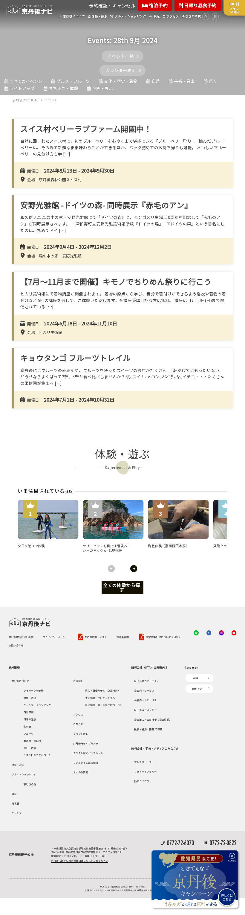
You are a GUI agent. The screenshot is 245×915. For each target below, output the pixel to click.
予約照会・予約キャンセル (100, 697)
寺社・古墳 (30, 748)
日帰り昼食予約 (200, 5)
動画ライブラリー (144, 781)
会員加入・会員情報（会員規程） (153, 719)
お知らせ (78, 724)
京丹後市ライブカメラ (85, 743)
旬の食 (27, 726)
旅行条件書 (123, 637)
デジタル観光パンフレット (88, 753)
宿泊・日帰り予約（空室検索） (102, 690)
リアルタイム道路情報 (85, 762)
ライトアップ (22, 88)
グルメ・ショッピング (24, 774)
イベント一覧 (121, 56)
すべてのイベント (26, 81)
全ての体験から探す (121, 587)
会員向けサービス (144, 690)
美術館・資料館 (32, 740)
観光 (14, 793)
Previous (111, 568)
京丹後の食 (30, 784)
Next (133, 568)
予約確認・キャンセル (112, 5)
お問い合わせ (16, 645)
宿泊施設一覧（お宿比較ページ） (103, 705)
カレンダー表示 (120, 70)
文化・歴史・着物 (120, 81)
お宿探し (78, 681)
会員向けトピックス (145, 700)
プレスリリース (142, 762)
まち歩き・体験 (63, 88)
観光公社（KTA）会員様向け (149, 667)
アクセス (78, 714)
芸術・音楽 (184, 81)
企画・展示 (102, 88)
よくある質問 (80, 772)
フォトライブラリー (145, 771)
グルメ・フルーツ (73, 81)
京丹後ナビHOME (26, 99)
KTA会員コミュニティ (146, 681)
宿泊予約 (158, 5)
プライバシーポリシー (55, 637)
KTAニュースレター (145, 709)
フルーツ (28, 733)
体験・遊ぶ (18, 764)
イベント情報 (80, 734)
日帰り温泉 (30, 719)
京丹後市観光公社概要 (21, 637)
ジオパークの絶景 (34, 690)
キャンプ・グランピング (37, 705)
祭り (213, 81)
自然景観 (28, 712)
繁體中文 (197, 688)
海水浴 (15, 803)
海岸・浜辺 (30, 697)
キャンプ (17, 813)
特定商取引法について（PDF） (163, 637)
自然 (155, 81)
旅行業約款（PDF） (96, 637)
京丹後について (20, 681)
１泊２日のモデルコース (37, 755)
